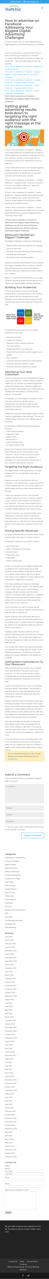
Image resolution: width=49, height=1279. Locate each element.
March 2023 (9, 965)
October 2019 (10, 992)
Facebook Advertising (25, 44)
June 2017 (9, 1066)
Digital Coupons (35, 42)
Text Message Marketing (14, 920)
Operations (9, 903)
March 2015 (9, 1139)
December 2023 (11, 957)
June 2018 (9, 1045)
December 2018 (11, 1027)
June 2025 (9, 937)
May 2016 (8, 1101)
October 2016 (10, 1087)
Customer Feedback (12, 861)
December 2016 (11, 1080)
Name (7, 1168)
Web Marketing (10, 927)
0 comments (39, 44)
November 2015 (11, 1122)
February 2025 (10, 944)
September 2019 (11, 996)
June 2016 (9, 1097)
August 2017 (9, 1059)
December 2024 (11, 951)
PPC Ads (8, 906)
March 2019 (9, 1017)
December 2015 (11, 1118)
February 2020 (10, 978)
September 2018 (11, 1038)
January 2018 (10, 1052)
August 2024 (9, 954)
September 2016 (11, 1090)
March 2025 (9, 940)
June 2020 (9, 971)
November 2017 (11, 1055)
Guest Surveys (10, 885)
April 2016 (8, 1104)
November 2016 (11, 1083)
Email (7, 1177)
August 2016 (9, 1094)
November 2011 (10, 1150)
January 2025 (10, 947)
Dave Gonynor (12, 42)
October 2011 (10, 1153)
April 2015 (8, 1136)
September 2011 (11, 1157)
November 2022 (11, 968)
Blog (22, 1261)
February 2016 (10, 1111)
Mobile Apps (9, 896)
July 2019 (8, 1003)
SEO (6, 913)
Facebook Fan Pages (12, 878)
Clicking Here (12, 759)
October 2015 (10, 1125)
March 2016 (9, 1108)
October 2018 (10, 1034)
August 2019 (9, 999)
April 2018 (8, 1048)
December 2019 (11, 985)
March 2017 (9, 1073)
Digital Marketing (11, 44)
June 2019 (9, 1006)
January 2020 (10, 982)
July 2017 (8, 1062)
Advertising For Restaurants (15, 857)
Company (23, 1264)
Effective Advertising (12, 871)
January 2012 (10, 1146)
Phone (7, 1184)
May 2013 (8, 1143)
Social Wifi (8, 917)
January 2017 (10, 1076)
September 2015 (11, 1129)
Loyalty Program (11, 889)
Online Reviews (10, 899)
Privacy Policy (32, 1261)
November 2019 (11, 989)
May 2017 (8, 1069)
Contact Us (13, 1261)
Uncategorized (10, 924)
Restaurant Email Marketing (15, 910)
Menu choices (10, 892)
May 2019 (8, 1010)
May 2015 (8, 1132)
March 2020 (9, 975)
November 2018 (11, 1031)
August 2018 (9, 1041)
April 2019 (8, 1013)
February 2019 (10, 1020)
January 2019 (10, 1024)
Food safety (9, 882)
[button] (24, 1234)
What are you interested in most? (17, 1190)
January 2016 (10, 1115)
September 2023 (11, 961)
